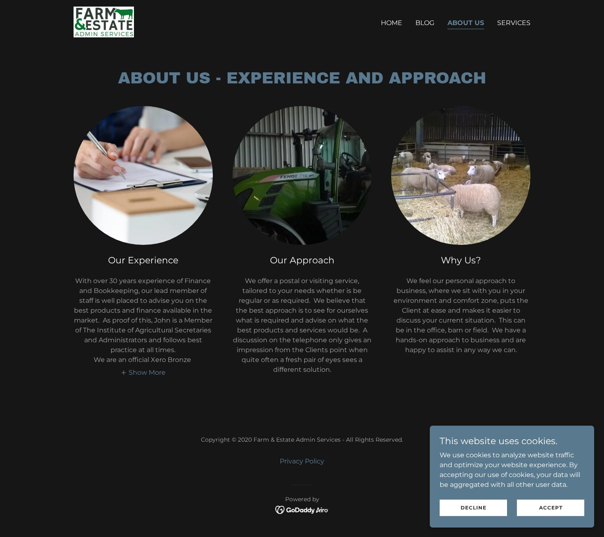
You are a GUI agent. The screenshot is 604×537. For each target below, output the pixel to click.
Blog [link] (424, 23)
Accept (551, 508)
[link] (104, 21)
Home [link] (391, 23)
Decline (473, 508)
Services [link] (513, 23)
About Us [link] (465, 23)
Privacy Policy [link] (302, 461)
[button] (143, 372)
